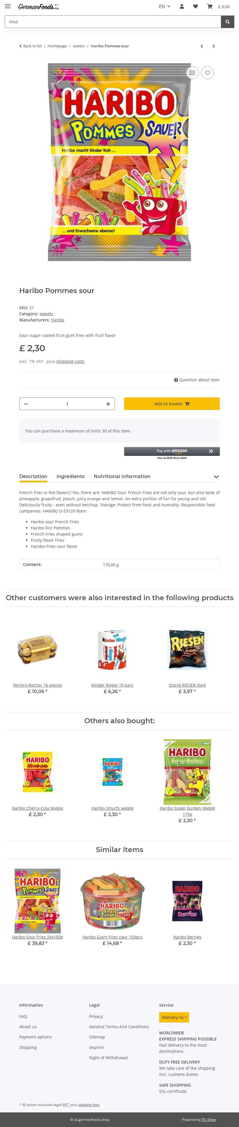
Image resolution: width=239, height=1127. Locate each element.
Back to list (32, 46)
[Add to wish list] (207, 72)
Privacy (96, 1016)
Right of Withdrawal (108, 1057)
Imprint (96, 1047)
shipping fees (89, 1104)
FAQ (23, 1016)
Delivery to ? (174, 1017)
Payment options (35, 1037)
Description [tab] (33, 476)
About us (28, 1026)
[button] (182, 6)
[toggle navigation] (7, 3)
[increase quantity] (108, 404)
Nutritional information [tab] (122, 476)
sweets (46, 313)
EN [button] (162, 6)
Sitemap (97, 1037)
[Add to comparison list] (192, 72)
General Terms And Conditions (119, 1026)
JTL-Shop (209, 1119)
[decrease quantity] (26, 404)
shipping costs (70, 361)
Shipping (28, 1047)
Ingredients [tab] (71, 476)
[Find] (227, 21)
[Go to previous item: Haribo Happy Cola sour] (202, 46)
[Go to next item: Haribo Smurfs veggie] (214, 46)
